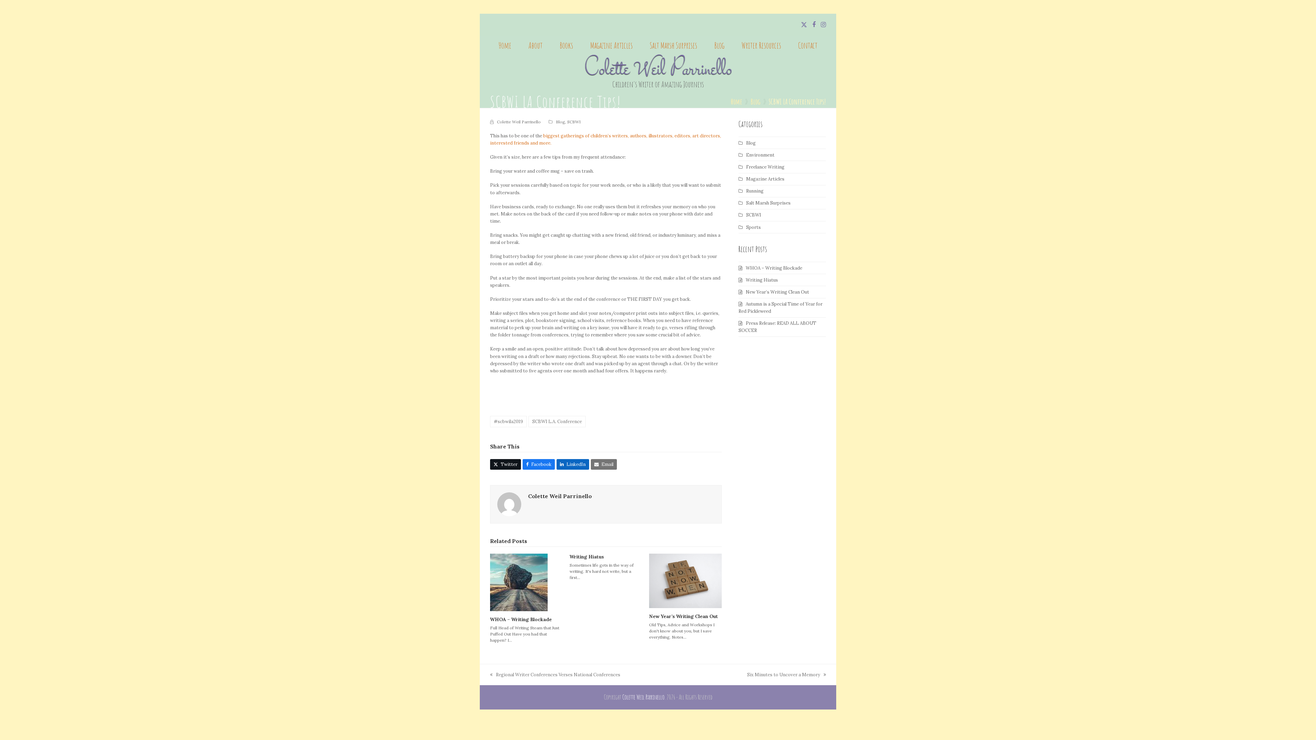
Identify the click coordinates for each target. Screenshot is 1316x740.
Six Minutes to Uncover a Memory (783, 675)
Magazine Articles (765, 179)
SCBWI (574, 121)
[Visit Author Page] (509, 504)
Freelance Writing (765, 167)
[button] (505, 464)
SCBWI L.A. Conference (557, 421)
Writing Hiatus (587, 557)
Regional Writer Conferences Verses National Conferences (555, 675)
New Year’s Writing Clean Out (683, 616)
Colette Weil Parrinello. (644, 697)
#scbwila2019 (508, 421)
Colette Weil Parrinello (658, 70)
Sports (753, 227)
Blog (560, 121)
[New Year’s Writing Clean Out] (685, 580)
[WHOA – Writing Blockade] (519, 582)
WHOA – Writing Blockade (521, 619)
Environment (760, 155)
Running (755, 191)
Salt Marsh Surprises (768, 203)
